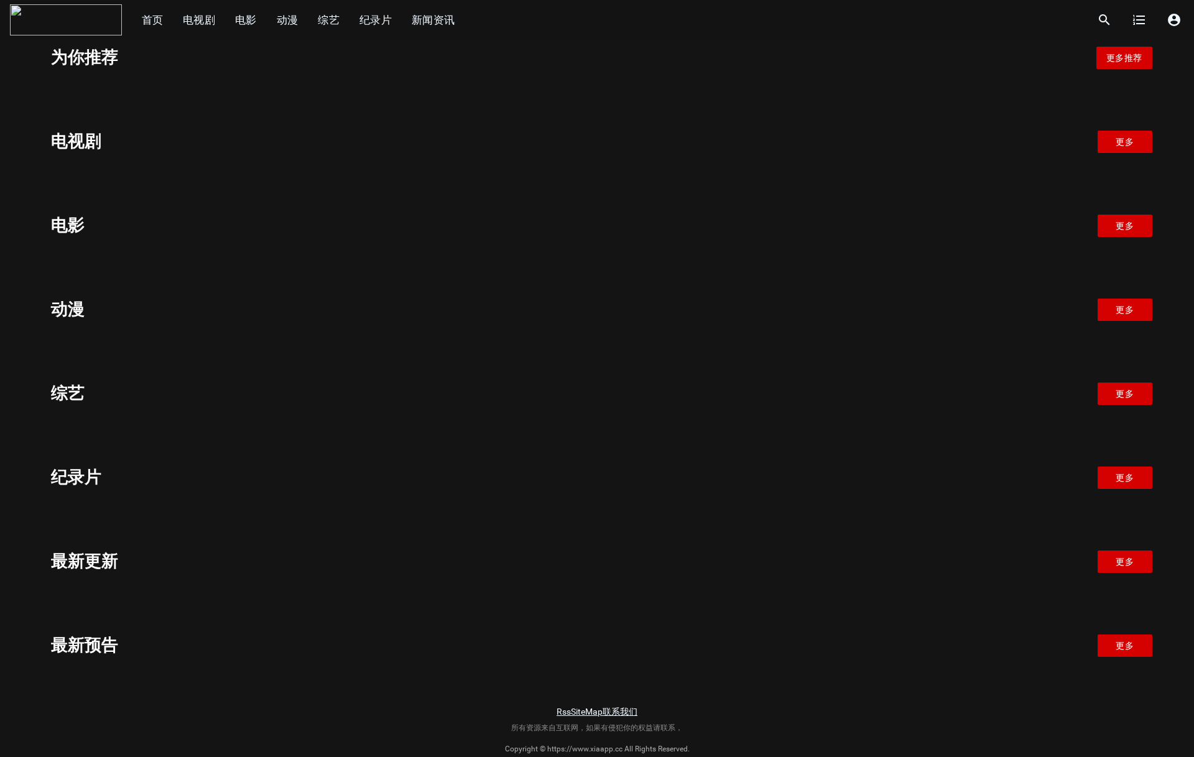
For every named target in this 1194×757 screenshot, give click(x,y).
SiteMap (587, 712)
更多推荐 (1124, 58)
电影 (246, 20)
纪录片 (375, 20)
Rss (564, 712)
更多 (1125, 142)
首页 (152, 20)
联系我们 (620, 712)
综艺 (329, 20)
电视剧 (199, 20)
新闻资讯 (433, 20)
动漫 (287, 20)
